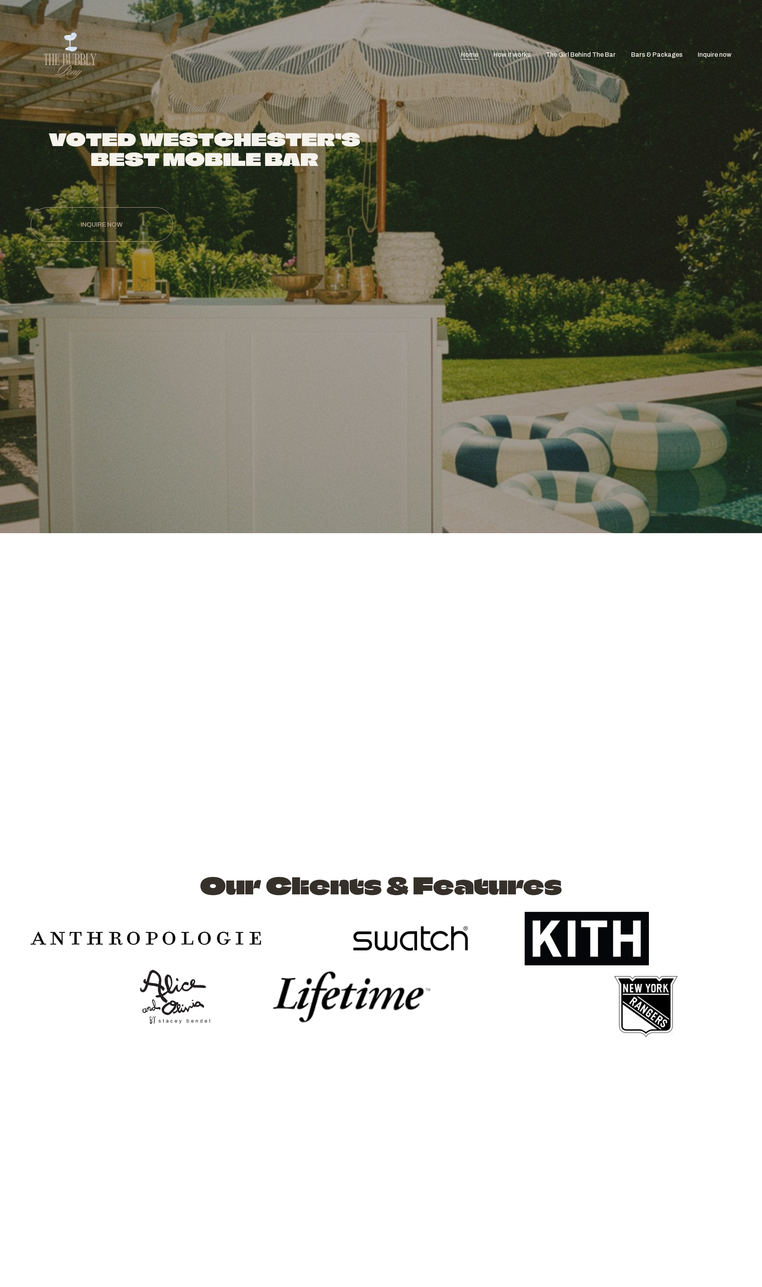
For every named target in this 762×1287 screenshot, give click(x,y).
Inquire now (714, 54)
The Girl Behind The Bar (581, 54)
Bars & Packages (657, 54)
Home (469, 54)
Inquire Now (102, 224)
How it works (512, 54)
